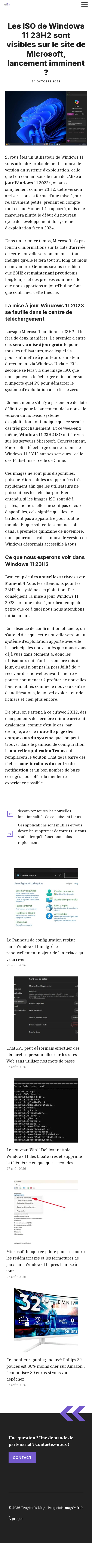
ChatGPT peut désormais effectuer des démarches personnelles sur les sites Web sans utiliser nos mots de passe (43, 1055)
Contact (22, 1457)
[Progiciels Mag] (7, 4)
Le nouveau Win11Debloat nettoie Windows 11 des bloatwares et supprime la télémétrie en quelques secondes (44, 1156)
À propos (16, 1518)
